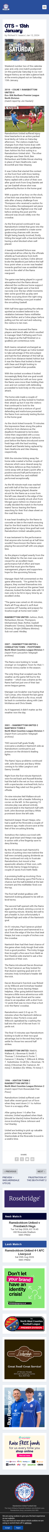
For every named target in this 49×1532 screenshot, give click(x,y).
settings (28, 1523)
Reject (18, 1528)
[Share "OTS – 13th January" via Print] (32, 1159)
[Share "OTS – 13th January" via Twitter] (22, 1159)
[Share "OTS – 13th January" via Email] (27, 1159)
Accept (7, 1528)
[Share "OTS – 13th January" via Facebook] (16, 1159)
